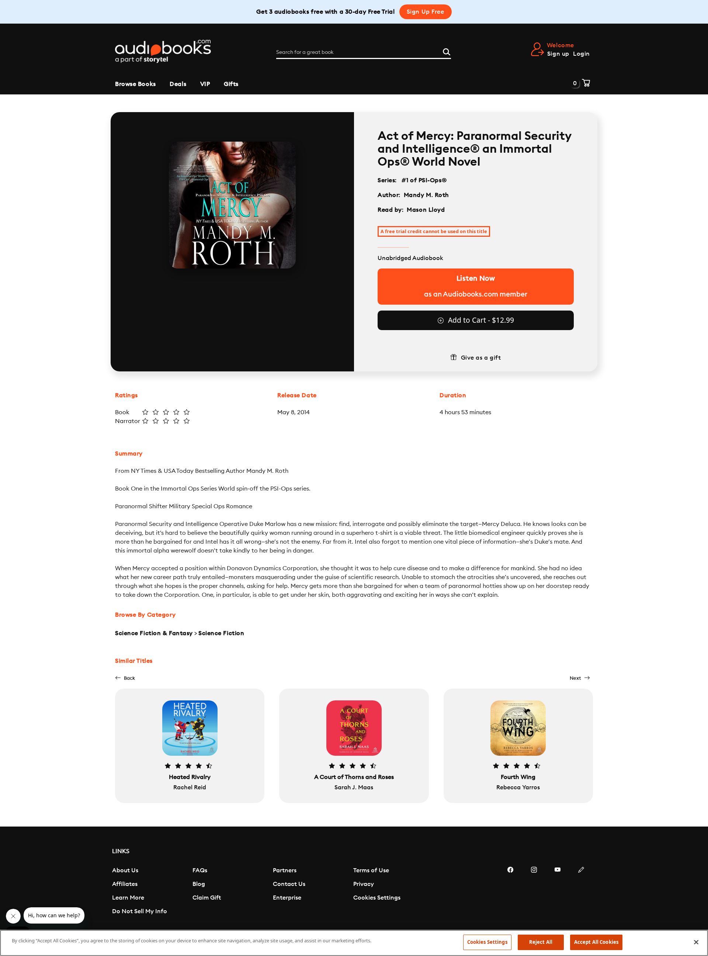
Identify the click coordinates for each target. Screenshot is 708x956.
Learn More (128, 898)
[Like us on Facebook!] (510, 892)
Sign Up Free (425, 12)
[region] (354, 943)
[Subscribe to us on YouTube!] (557, 892)
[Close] (696, 942)
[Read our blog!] (581, 892)
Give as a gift (481, 358)
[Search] (446, 51)
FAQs (199, 870)
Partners (284, 870)
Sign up (558, 54)
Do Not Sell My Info (139, 911)
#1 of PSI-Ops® (424, 180)
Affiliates (125, 884)
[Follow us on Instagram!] (534, 892)
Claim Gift (206, 898)
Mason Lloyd (426, 210)
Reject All (540, 942)
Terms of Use (371, 870)
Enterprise (287, 898)
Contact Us (289, 884)
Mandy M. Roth (426, 195)
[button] (125, 678)
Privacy (363, 884)
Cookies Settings (376, 898)
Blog (198, 884)
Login (581, 54)
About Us (125, 870)
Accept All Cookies (596, 942)
